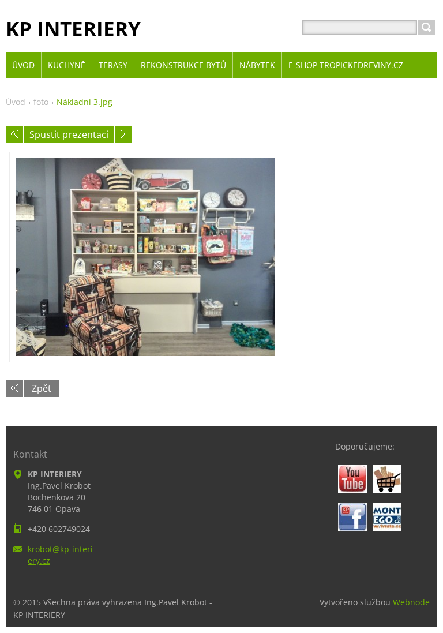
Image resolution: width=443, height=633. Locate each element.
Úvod (15, 101)
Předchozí (14, 134)
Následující (123, 134)
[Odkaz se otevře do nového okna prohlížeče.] (145, 257)
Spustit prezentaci (68, 134)
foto (40, 101)
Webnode (411, 602)
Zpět (41, 388)
